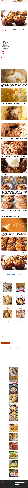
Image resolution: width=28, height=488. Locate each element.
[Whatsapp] (8, 274)
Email (2, 339)
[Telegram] (12, 274)
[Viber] (11, 274)
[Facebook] (7, 274)
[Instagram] (9, 274)
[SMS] (17, 274)
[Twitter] (15, 274)
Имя (2, 336)
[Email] (19, 274)
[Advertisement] (13, 357)
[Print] (18, 274)
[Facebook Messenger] (14, 274)
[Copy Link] (21, 274)
